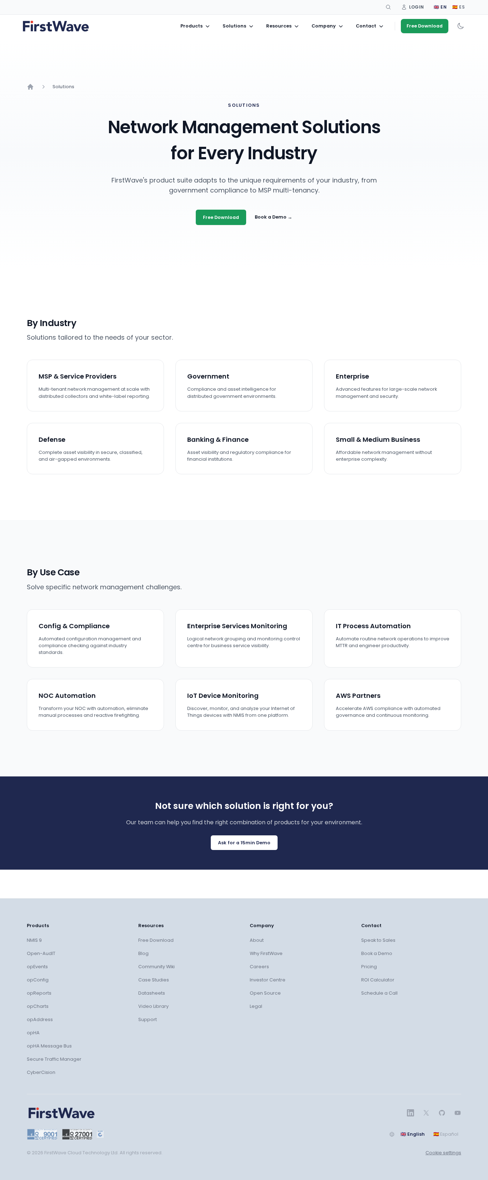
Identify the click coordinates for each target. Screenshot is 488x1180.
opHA (33, 1033)
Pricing (369, 967)
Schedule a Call (379, 993)
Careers (259, 967)
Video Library (153, 1006)
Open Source (265, 993)
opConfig (38, 980)
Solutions (63, 87)
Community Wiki (156, 967)
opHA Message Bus (49, 1046)
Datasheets (151, 993)
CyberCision (41, 1072)
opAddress (40, 1019)
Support (147, 1019)
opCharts (38, 1006)
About (257, 940)
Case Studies (153, 980)
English (412, 1134)
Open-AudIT (41, 953)
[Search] (388, 7)
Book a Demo (273, 217)
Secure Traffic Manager (54, 1059)
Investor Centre (267, 980)
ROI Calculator (377, 980)
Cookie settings (443, 1153)
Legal (256, 1006)
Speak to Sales (378, 940)
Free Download (425, 26)
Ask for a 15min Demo (244, 843)
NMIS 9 (34, 940)
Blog (143, 953)
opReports (39, 993)
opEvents (37, 967)
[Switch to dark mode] (460, 26)
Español (445, 1134)
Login (416, 7)
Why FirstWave (266, 953)
